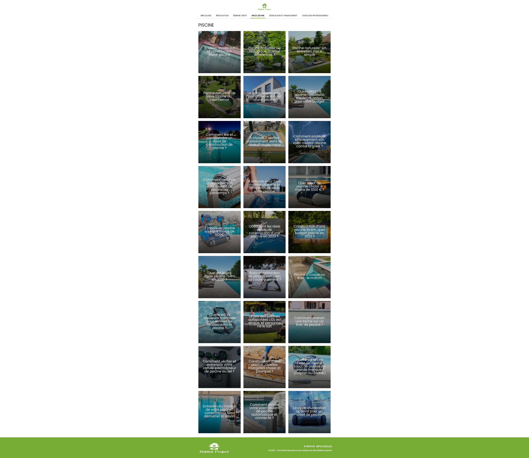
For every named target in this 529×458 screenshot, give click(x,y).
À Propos (309, 446)
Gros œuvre (258, 15)
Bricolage (206, 15)
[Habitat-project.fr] (214, 453)
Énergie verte (240, 15)
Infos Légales (324, 446)
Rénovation (222, 15)
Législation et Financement (283, 15)
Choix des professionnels (315, 15)
